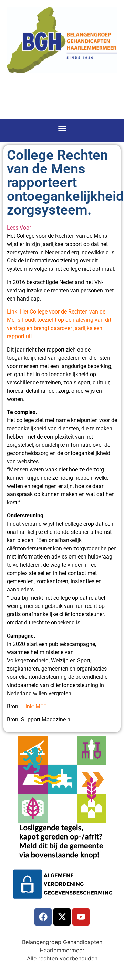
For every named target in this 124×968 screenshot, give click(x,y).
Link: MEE (34, 706)
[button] (62, 128)
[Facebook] (43, 917)
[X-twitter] (62, 917)
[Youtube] (81, 917)
